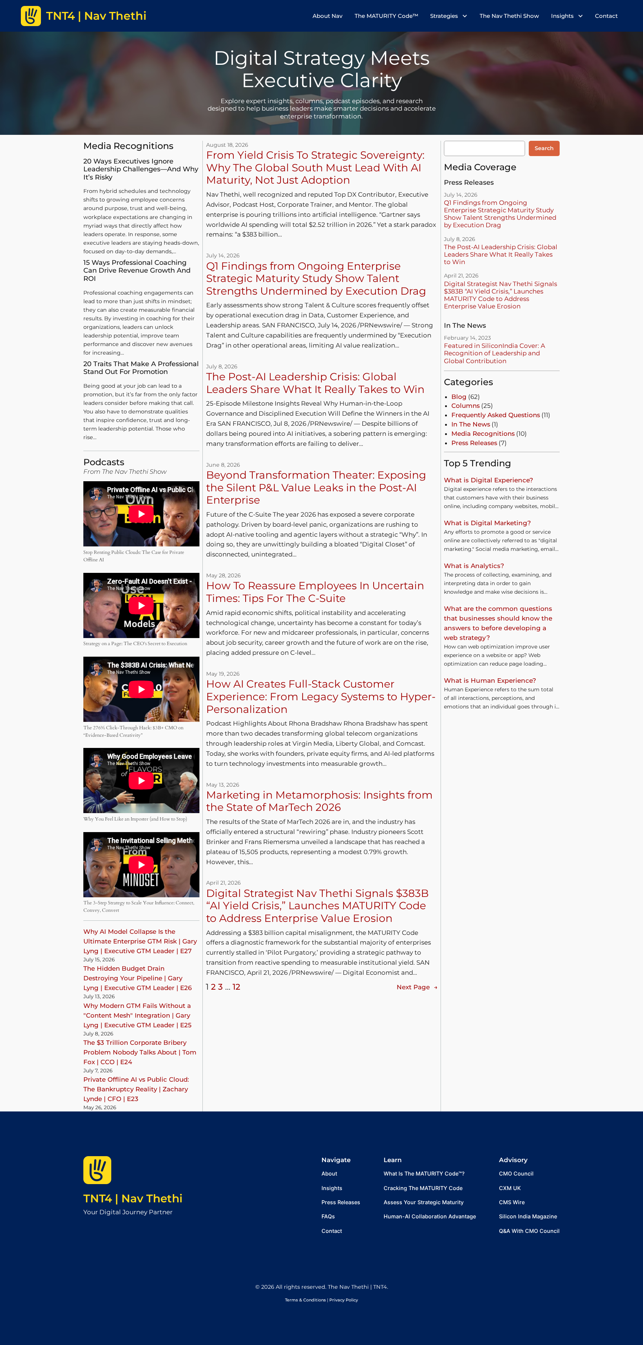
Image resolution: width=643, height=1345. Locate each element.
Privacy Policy (343, 1300)
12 (236, 987)
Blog (459, 396)
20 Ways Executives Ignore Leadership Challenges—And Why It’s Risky (140, 169)
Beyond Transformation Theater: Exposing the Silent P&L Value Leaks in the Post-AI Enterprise (316, 487)
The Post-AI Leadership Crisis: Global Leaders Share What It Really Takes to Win (315, 383)
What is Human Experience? (490, 680)
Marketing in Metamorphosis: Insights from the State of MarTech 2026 (319, 801)
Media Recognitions (483, 433)
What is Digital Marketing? (487, 523)
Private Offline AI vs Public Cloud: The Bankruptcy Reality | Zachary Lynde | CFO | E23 (136, 1089)
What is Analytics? (474, 566)
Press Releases (474, 443)
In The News (470, 424)
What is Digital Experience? (488, 480)
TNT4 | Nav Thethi (133, 1198)
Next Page (417, 987)
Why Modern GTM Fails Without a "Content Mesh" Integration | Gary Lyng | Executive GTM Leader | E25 (137, 1015)
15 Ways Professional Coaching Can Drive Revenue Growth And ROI (137, 271)
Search (544, 148)
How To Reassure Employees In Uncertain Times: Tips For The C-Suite (315, 592)
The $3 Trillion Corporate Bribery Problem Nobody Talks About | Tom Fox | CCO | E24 (139, 1052)
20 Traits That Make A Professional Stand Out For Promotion (141, 368)
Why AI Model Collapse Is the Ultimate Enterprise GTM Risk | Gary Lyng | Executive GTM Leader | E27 (140, 941)
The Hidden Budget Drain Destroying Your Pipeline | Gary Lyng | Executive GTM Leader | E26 (137, 978)
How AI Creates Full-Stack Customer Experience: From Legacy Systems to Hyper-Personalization (321, 696)
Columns (465, 405)
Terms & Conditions (305, 1300)
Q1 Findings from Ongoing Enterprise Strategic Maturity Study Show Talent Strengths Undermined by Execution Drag (316, 278)
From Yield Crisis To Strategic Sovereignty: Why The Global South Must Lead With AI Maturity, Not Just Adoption (315, 167)
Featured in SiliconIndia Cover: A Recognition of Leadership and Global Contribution (494, 353)
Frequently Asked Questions (495, 415)
